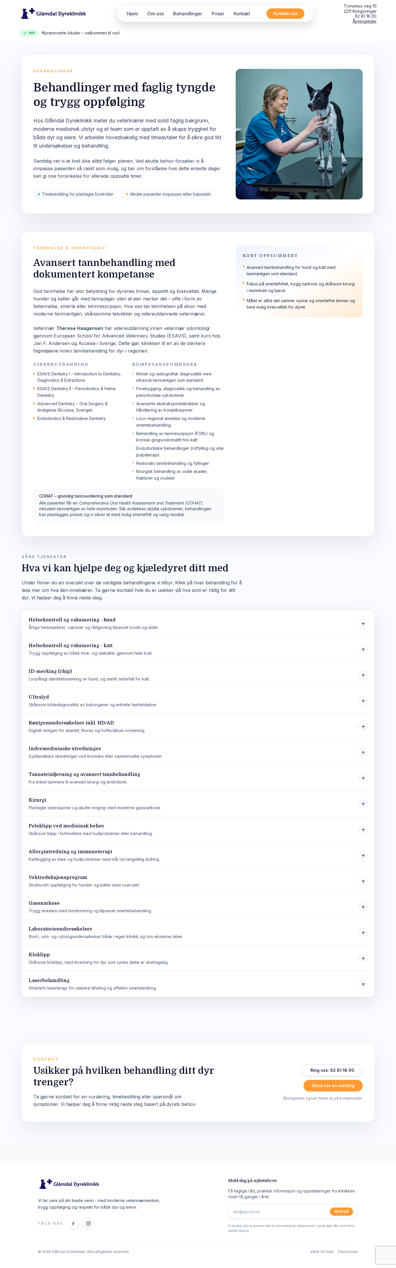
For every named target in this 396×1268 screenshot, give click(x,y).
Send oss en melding (333, 1085)
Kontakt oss (285, 13)
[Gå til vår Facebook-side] (73, 1223)
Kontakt (242, 13)
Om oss (155, 13)
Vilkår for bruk (322, 1251)
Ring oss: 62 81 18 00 (332, 1070)
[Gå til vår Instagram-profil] (88, 1223)
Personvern (348, 1251)
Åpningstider (365, 21)
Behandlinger (187, 13)
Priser (218, 13)
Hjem (132, 13)
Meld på (341, 1211)
